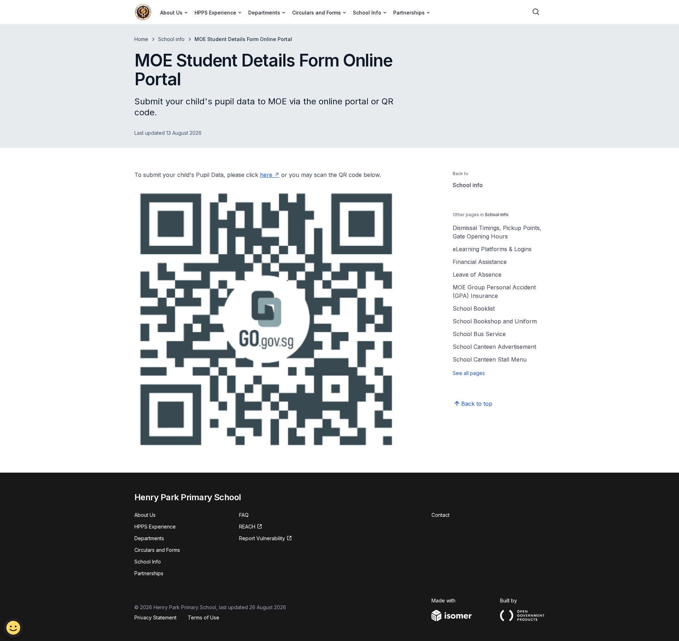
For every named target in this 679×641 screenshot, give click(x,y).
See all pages (469, 373)
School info (171, 39)
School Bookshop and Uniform (495, 321)
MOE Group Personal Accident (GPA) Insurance (494, 291)
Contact (440, 515)
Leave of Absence (477, 274)
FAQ (244, 515)
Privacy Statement (155, 617)
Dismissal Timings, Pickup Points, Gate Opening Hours (497, 232)
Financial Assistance (480, 261)
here (266, 174)
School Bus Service (479, 333)
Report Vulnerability (262, 538)
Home (141, 39)
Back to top (476, 403)
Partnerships (148, 573)
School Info (147, 562)
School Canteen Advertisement (494, 346)
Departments (149, 538)
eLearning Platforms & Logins (492, 249)
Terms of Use (203, 617)
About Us (145, 515)
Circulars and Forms (157, 550)
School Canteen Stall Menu (490, 359)
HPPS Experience (155, 527)
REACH (247, 527)
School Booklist (474, 308)
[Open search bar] (536, 12)
